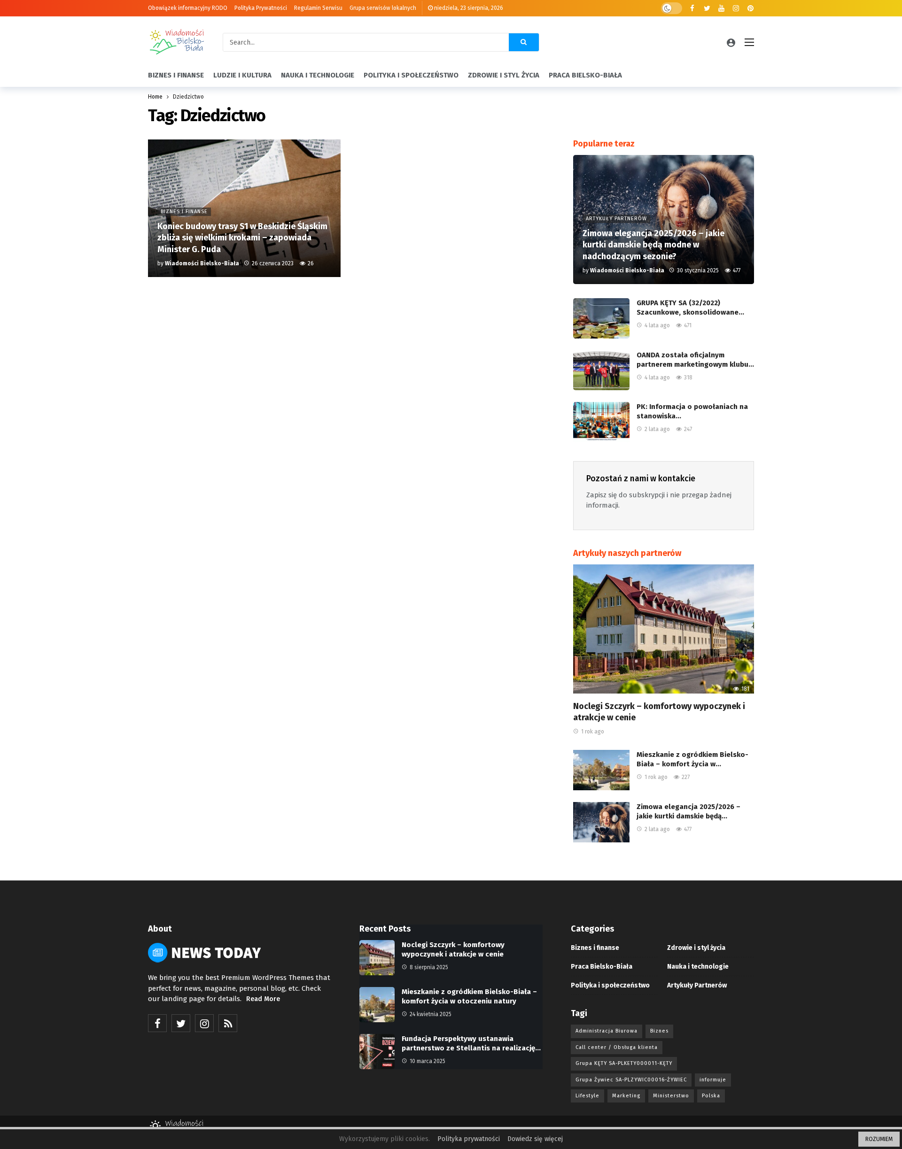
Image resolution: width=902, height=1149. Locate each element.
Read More (263, 999)
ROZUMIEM (879, 1139)
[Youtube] (721, 8)
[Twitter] (707, 8)
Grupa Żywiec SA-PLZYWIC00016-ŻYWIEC (631, 1080)
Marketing (626, 1096)
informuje (713, 1080)
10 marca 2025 (427, 1061)
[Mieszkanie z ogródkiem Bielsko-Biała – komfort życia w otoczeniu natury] (601, 770)
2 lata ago (657, 429)
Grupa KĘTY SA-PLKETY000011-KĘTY (623, 1063)
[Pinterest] (750, 8)
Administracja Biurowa (606, 1031)
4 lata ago (657, 325)
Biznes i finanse (595, 948)
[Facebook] (692, 8)
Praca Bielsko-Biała (601, 967)
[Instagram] (736, 8)
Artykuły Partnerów (697, 985)
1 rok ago (592, 731)
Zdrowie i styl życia (696, 948)
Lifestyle (587, 1096)
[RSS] (227, 1023)
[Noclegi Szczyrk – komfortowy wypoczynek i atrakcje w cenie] (663, 629)
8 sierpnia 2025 (429, 967)
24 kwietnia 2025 (430, 1014)
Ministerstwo (671, 1096)
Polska (711, 1096)
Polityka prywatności (468, 1139)
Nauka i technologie (698, 967)
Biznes (659, 1031)
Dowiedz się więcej (535, 1139)
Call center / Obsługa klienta (616, 1047)
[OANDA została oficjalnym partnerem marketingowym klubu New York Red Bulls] (601, 370)
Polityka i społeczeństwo (610, 985)
